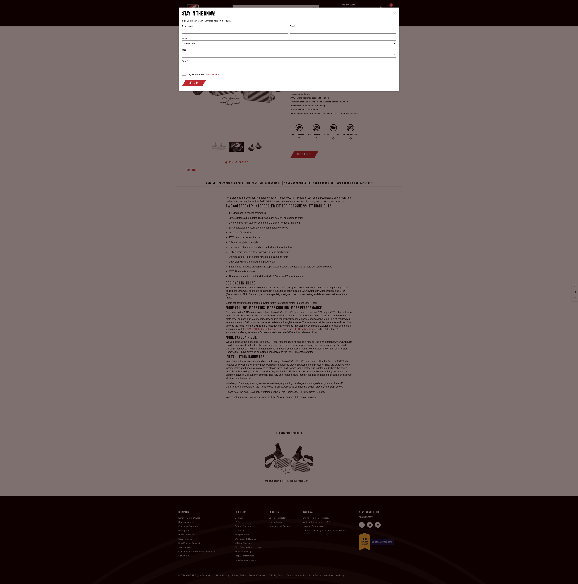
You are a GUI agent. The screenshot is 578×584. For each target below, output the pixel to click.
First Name (188, 26)
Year (185, 61)
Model (185, 50)
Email (293, 26)
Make (185, 38)
